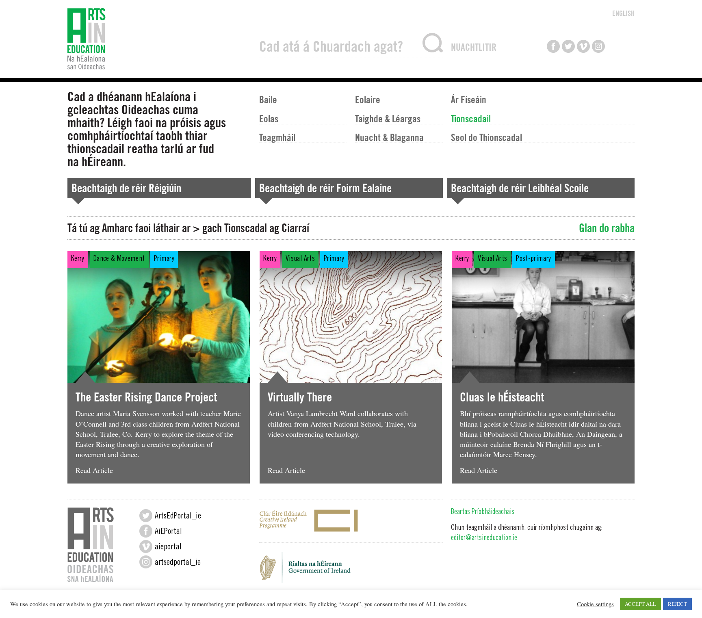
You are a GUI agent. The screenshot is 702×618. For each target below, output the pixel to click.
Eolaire (367, 99)
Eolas (268, 118)
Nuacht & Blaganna (389, 137)
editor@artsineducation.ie (484, 538)
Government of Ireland (351, 570)
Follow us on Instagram (598, 46)
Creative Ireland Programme (351, 520)
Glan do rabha (607, 228)
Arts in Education (159, 39)
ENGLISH (623, 13)
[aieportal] (145, 546)
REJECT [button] (677, 603)
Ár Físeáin (468, 99)
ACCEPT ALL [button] (640, 603)
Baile (268, 99)
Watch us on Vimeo (583, 46)
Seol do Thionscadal (486, 137)
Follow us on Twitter (568, 46)
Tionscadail (471, 118)
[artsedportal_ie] (145, 561)
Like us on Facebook (553, 46)
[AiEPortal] (145, 531)
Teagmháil (277, 137)
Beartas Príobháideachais (482, 512)
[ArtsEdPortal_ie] (145, 515)
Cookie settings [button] (595, 604)
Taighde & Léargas (387, 118)
